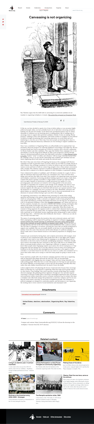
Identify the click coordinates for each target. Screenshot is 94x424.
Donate (38, 417)
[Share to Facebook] (61, 120)
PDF (24, 304)
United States (28, 301)
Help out (46, 417)
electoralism (45, 301)
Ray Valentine (69, 301)
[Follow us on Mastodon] (3, 19)
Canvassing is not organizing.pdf (31, 294)
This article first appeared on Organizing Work (62, 115)
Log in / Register (43, 10)
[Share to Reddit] (64, 120)
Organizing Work (57, 301)
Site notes (67, 417)
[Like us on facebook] (3, 24)
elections (37, 301)
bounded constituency (54, 202)
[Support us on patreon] (3, 22)
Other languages (56, 417)
